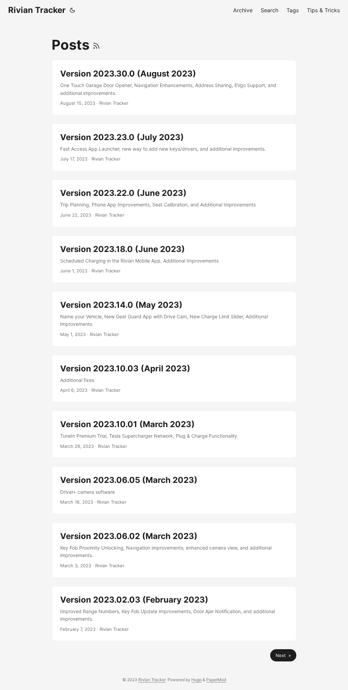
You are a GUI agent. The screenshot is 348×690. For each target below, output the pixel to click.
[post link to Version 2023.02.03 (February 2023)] (174, 613)
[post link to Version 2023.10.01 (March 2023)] (174, 434)
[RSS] (96, 44)
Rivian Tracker (37, 10)
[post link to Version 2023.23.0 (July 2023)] (174, 147)
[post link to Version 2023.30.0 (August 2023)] (174, 87)
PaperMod (216, 679)
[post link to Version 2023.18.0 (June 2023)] (174, 259)
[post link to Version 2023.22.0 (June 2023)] (174, 203)
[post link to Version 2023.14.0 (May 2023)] (174, 318)
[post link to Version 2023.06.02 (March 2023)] (174, 550)
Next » (283, 655)
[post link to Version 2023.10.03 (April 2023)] (174, 378)
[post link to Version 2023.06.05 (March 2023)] (174, 490)
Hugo (196, 679)
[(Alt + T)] (72, 10)
